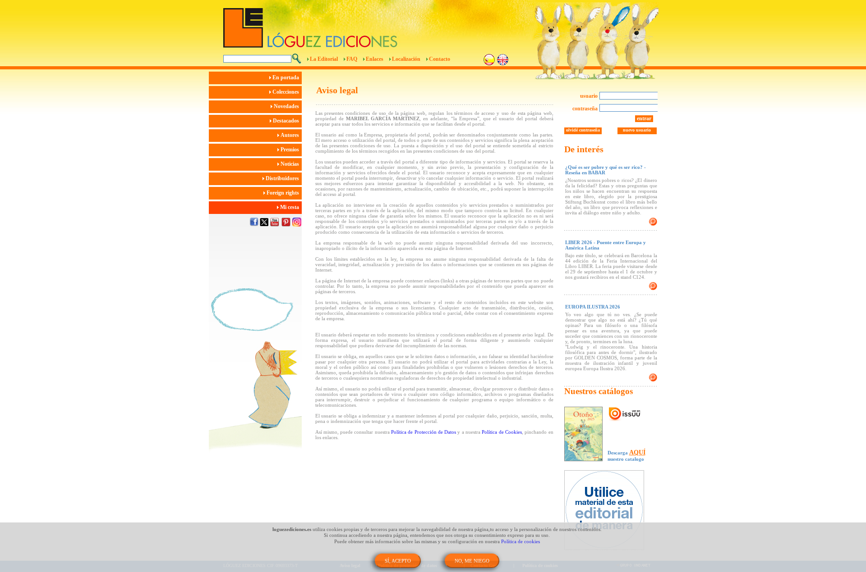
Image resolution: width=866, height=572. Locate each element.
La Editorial (324, 59)
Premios (290, 149)
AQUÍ (637, 452)
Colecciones (286, 92)
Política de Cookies (502, 432)
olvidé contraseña (583, 129)
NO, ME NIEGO (472, 560)
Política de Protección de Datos (423, 432)
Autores (290, 135)
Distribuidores (283, 178)
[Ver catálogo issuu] (625, 414)
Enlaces (374, 59)
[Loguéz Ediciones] (383, 24)
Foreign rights (283, 193)
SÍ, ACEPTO (398, 560)
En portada (286, 77)
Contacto (439, 59)
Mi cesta (290, 207)
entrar (644, 118)
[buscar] (296, 58)
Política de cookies (520, 541)
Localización (406, 59)
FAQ (351, 59)
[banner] (608, 511)
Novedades (287, 106)
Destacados (287, 121)
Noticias (290, 164)
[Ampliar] (653, 222)
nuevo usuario (637, 129)
